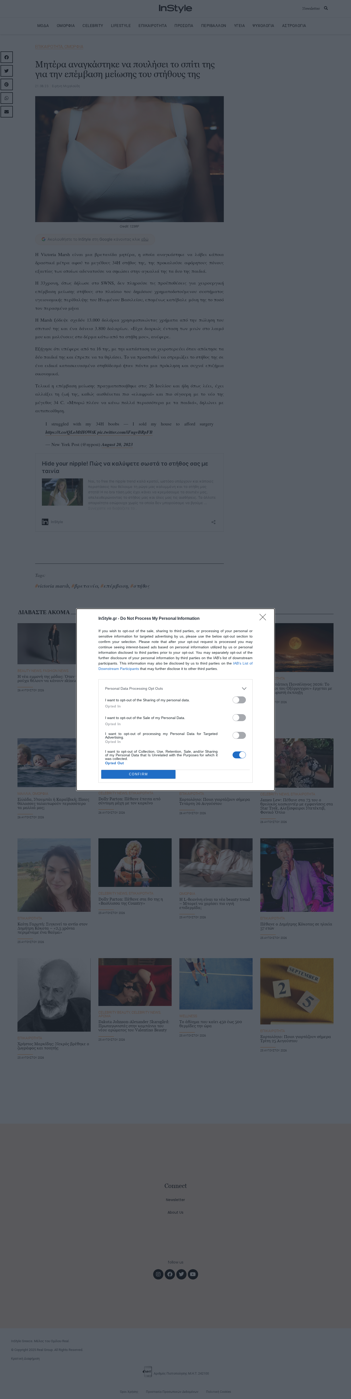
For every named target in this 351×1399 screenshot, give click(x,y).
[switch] (239, 699)
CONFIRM (138, 774)
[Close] (264, 619)
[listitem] (175, 688)
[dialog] (175, 700)
